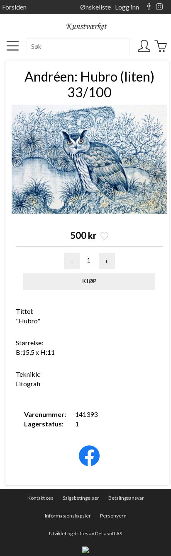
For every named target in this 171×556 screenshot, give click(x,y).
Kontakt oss (40, 498)
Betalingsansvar (126, 498)
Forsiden (14, 7)
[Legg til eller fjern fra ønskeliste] (103, 237)
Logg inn (127, 7)
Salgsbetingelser (81, 498)
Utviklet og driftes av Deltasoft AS (85, 533)
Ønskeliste (95, 7)
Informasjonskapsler (68, 516)
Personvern (113, 516)
